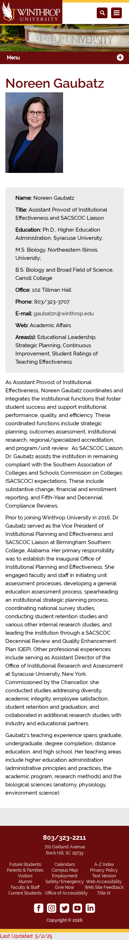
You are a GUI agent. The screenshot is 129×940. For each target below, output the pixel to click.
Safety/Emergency (65, 881)
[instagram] (51, 908)
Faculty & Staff (25, 887)
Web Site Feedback (104, 887)
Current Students (25, 893)
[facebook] (38, 908)
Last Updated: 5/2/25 (26, 936)
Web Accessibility (104, 881)
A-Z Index (104, 864)
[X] (64, 908)
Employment (64, 875)
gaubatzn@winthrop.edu (64, 313)
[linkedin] (90, 908)
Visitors (25, 875)
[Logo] (31, 12)
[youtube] (77, 908)
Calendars (64, 864)
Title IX (104, 893)
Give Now (64, 887)
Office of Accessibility (66, 893)
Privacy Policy (104, 870)
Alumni (25, 881)
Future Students (25, 864)
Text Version (104, 875)
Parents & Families (25, 870)
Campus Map (65, 870)
